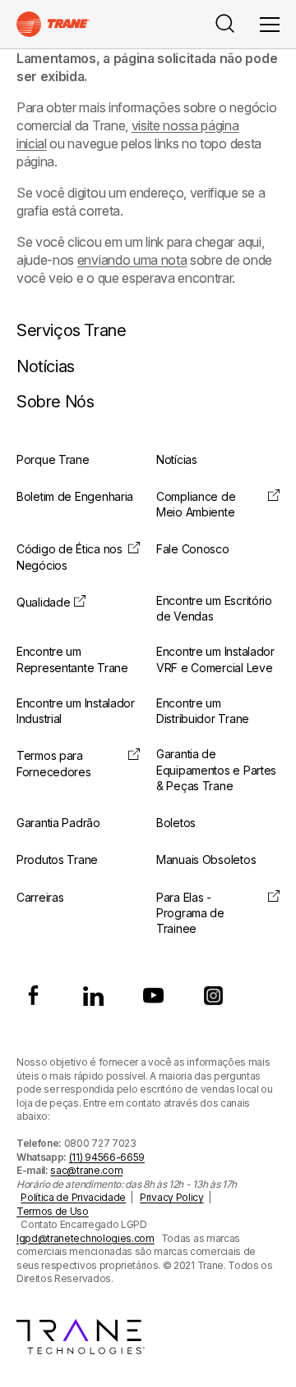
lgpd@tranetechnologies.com (85, 1238)
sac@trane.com (86, 1170)
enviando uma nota (132, 260)
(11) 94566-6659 (107, 1157)
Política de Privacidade (73, 1197)
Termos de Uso (52, 1211)
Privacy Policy (172, 1197)
